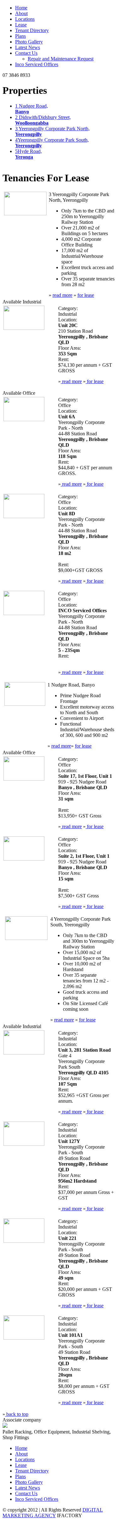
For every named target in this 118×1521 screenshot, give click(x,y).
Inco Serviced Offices (36, 64)
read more (62, 295)
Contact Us (26, 53)
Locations (25, 19)
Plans (20, 36)
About (21, 13)
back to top (16, 1414)
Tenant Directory (32, 30)
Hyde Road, (28, 154)
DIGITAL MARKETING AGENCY (53, 1512)
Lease (21, 24)
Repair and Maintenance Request (60, 58)
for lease (85, 295)
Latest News (27, 47)
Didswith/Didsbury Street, (43, 120)
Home (21, 7)
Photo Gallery (29, 41)
